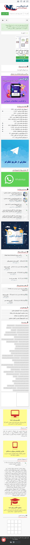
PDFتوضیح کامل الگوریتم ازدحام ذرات (20, 328)
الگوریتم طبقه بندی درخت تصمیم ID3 (5, 295)
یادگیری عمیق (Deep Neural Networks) (13, 255)
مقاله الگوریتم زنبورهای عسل (22, 379)
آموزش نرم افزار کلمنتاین (23, 330)
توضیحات (21, 57)
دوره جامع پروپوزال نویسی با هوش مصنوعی (18, 318)
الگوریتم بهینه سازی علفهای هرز (21, 339)
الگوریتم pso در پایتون (23, 334)
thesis (9, 328)
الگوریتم (14, 330)
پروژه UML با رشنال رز (22, 113)
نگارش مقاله (11, 385)
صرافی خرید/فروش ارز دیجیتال (21, 316)
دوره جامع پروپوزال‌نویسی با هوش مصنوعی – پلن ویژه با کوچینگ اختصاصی (12, 199)
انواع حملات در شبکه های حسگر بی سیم (11, 358)
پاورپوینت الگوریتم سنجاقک (10, 388)
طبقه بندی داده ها (13, 278)
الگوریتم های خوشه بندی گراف (21, 348)
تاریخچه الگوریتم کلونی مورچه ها (21, 362)
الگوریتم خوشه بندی (23, 341)
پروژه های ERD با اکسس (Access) (19, 119)
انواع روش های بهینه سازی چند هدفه (20, 360)
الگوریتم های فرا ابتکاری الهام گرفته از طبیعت (19, 351)
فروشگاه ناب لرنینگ (8, 372)
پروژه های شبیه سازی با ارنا (21, 127)
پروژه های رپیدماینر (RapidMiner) (19, 125)
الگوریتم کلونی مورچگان (8, 355)
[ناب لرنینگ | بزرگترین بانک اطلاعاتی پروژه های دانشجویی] (15, 7)
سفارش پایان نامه (15, 369)
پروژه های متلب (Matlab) (21, 129)
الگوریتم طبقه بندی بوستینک (8, 301)
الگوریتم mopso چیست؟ (22, 332)
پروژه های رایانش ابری (22, 123)
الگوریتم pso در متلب (10, 332)
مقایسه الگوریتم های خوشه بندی (21, 383)
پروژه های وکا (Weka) (22, 131)
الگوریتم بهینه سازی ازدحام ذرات (21, 337)
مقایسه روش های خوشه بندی (22, 385)
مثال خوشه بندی (24, 374)
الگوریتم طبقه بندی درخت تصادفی (7, 267)
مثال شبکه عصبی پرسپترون (13, 374)
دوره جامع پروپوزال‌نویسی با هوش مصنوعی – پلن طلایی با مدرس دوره (12, 193)
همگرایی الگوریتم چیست (23, 388)
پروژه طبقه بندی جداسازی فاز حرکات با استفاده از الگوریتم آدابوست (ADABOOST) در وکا (12, 463)
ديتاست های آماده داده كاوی (20, 135)
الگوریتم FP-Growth (12, 273)
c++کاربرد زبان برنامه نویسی (22, 325)
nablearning (11, 325)
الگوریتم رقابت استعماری (12, 341)
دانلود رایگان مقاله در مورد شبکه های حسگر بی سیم (17, 367)
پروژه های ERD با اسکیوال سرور (20, 117)
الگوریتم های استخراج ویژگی (13, 261)
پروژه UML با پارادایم (22, 111)
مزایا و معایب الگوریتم (23, 376)
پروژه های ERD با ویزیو (22, 121)
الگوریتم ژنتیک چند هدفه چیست (21, 355)
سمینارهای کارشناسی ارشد (21, 137)
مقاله (15, 376)
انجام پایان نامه (24, 358)
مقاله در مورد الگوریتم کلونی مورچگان (20, 381)
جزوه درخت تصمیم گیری (7, 365)
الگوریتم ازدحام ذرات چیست (11, 334)
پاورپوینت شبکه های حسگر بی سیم (20, 390)
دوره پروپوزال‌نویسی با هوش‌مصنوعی (19, 133)
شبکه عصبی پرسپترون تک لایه (21, 372)
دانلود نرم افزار (24, 369)
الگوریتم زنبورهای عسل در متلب (21, 344)
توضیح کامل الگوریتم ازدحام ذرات (21, 365)
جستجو (4, 13)
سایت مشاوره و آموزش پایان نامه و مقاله (19, 313)
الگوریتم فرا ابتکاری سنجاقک (22, 346)
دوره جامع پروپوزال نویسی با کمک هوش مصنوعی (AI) (13, 205)
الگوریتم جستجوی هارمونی (7, 339)
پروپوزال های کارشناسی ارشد (20, 109)
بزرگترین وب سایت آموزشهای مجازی (20, 310)
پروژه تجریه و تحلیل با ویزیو (21, 115)
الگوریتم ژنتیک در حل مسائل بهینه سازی (20, 353)
